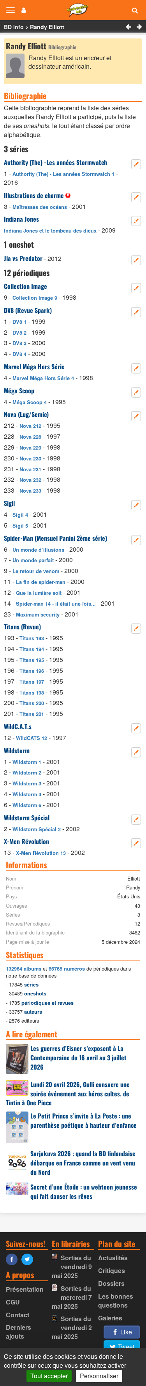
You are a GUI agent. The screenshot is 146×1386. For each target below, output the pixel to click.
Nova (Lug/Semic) (26, 414)
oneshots (35, 993)
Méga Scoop (19, 390)
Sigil (9, 503)
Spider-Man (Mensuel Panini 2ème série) (55, 538)
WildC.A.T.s (18, 726)
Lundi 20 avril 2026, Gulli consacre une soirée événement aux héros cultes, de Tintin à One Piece (68, 1094)
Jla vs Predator (23, 258)
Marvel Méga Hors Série (34, 366)
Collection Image (25, 286)
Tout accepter (49, 1375)
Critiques (111, 1270)
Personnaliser (99, 1375)
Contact (17, 1314)
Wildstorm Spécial (26, 817)
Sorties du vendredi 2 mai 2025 (72, 1327)
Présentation (25, 1289)
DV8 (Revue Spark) (28, 310)
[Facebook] (13, 1258)
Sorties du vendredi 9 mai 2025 (72, 1266)
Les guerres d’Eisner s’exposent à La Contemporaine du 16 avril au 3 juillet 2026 (78, 1058)
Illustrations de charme (34, 195)
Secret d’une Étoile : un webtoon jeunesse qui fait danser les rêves (83, 1191)
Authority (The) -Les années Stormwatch (55, 162)
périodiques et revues (47, 1002)
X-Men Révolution (26, 841)
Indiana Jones (21, 219)
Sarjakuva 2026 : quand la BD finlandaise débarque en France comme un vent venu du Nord (82, 1163)
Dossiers (111, 1283)
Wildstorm (17, 750)
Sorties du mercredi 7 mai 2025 (72, 1297)
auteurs (33, 1011)
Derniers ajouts (18, 1332)
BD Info (14, 27)
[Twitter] (29, 1258)
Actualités (113, 1257)
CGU (13, 1301)
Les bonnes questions (115, 1301)
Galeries (110, 1317)
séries (31, 984)
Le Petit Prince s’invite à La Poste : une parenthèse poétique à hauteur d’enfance (83, 1120)
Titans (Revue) (22, 626)
